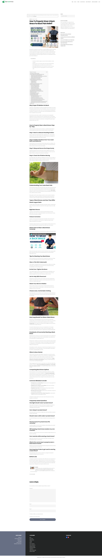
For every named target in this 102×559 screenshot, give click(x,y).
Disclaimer (19, 541)
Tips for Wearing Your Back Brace (35, 84)
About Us (19, 537)
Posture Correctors (34, 82)
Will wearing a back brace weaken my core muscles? (38, 99)
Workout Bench (32, 551)
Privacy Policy (19, 542)
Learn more (34, 16)
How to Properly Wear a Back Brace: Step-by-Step (37, 74)
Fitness (31, 541)
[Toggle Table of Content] (46, 72)
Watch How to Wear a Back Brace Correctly (36, 83)
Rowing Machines (32, 547)
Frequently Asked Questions (34, 94)
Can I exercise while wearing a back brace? (37, 100)
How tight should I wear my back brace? (37, 95)
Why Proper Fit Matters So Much (34, 73)
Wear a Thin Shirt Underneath (35, 85)
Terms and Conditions (17, 543)
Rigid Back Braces (34, 81)
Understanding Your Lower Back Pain (36, 78)
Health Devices (32, 543)
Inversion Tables (32, 546)
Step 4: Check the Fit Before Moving (36, 77)
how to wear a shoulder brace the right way (43, 364)
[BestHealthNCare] (66, 537)
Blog (34, 474)
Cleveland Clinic (31, 323)
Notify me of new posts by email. (35, 516)
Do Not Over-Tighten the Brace (35, 86)
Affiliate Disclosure (18, 538)
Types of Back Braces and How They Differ (36, 79)
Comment (31, 488)
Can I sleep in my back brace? (35, 96)
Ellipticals (31, 538)
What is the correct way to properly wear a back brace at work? (39, 101)
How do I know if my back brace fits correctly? (37, 98)
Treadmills (31, 548)
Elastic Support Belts (34, 80)
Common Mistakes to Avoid (34, 93)
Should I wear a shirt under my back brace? (37, 97)
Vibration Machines (33, 550)
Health (31, 542)
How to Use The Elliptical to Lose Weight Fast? (67, 39)
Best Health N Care (8, 1)
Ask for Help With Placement (35, 87)
